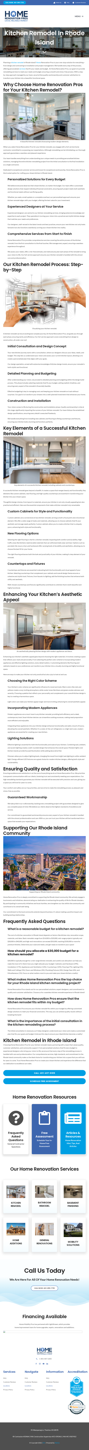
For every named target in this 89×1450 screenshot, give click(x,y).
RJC (44, 1443)
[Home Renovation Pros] (16, 10)
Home (38, 62)
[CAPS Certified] (76, 1378)
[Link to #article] (44, 52)
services (22, 69)
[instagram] (40, 1364)
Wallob (57, 1443)
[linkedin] (47, 1364)
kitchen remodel (17, 62)
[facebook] (36, 1364)
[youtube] (43, 1364)
